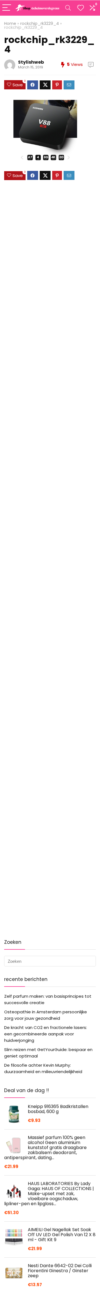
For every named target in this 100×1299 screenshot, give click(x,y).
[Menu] (6, 8)
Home (10, 23)
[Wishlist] (80, 7)
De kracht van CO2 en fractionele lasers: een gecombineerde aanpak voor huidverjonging (45, 1034)
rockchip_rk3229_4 (39, 23)
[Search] (68, 8)
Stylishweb (31, 62)
